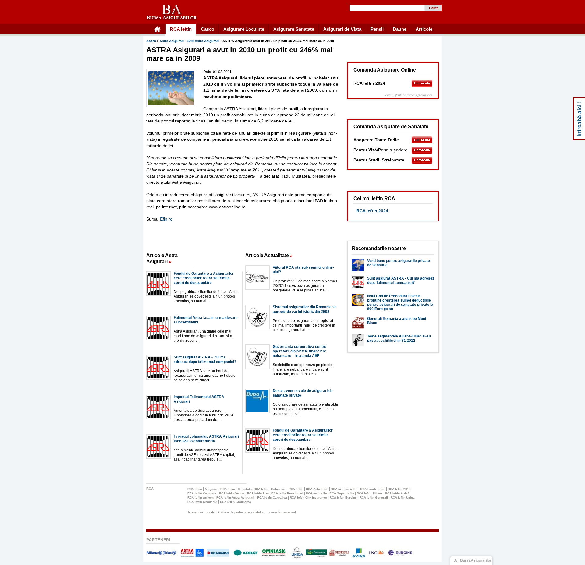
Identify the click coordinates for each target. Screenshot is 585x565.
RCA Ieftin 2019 (399, 489)
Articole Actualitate (269, 255)
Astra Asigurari (172, 41)
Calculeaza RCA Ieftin (287, 489)
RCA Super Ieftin (342, 493)
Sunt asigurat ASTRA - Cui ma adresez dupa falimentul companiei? (205, 359)
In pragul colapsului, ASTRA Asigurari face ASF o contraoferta (206, 438)
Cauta (433, 8)
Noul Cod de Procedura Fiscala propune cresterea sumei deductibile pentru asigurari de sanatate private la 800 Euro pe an (400, 302)
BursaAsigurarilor (475, 560)
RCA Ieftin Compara (201, 493)
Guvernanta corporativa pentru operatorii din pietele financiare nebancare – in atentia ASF (299, 351)
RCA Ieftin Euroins (343, 497)
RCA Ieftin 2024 (372, 210)
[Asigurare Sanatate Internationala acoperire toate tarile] (422, 139)
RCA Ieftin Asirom (200, 497)
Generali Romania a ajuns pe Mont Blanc (396, 320)
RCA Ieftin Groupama (235, 501)
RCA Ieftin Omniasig (202, 501)
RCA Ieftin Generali (374, 497)
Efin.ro (166, 219)
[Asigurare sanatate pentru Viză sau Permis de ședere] (422, 150)
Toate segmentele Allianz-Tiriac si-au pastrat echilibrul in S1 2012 (399, 338)
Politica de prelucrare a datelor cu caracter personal (257, 512)
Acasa (151, 41)
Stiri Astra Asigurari (203, 41)
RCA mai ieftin (316, 493)
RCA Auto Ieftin (317, 489)
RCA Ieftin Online (231, 493)
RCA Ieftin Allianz (369, 493)
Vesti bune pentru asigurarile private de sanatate (398, 263)
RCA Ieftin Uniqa (403, 497)
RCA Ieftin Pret (258, 493)
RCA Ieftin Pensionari (287, 493)
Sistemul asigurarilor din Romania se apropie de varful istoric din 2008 (305, 309)
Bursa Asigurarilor (172, 12)
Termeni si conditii (201, 512)
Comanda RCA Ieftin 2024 (422, 83)
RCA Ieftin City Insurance (308, 497)
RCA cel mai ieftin (344, 489)
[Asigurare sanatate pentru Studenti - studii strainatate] (422, 160)
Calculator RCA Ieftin (253, 489)
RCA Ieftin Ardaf (397, 493)
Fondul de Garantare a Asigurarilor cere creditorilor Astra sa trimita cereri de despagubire (204, 278)
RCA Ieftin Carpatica (272, 497)
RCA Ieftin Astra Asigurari (235, 497)
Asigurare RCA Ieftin (220, 489)
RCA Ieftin (194, 489)
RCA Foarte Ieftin (372, 489)
